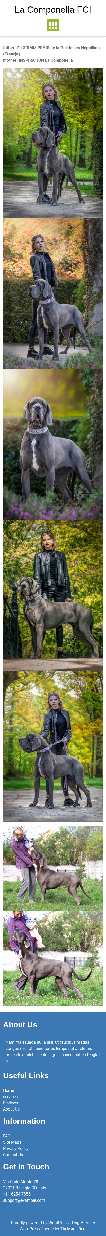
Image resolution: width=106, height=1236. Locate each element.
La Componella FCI (53, 9)
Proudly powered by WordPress (40, 1222)
